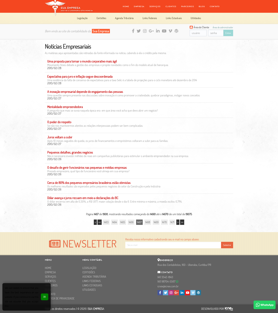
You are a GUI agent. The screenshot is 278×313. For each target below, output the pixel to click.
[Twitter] (165, 292)
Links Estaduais (92, 285)
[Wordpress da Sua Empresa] (198, 292)
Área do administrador (223, 27)
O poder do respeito (59, 122)
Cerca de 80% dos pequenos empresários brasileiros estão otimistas (89, 182)
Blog (202, 6)
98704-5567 (167, 281)
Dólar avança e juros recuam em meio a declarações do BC (82, 198)
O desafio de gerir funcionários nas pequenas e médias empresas (87, 167)
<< (99, 222)
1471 (172, 222)
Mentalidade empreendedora (65, 106)
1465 (122, 222)
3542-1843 (165, 277)
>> (182, 222)
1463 (106, 222)
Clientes (170, 6)
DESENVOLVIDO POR (212, 309)
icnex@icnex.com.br (168, 286)
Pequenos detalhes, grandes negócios (70, 152)
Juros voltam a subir (59, 137)
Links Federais (91, 281)
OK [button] (44, 296)
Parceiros (187, 6)
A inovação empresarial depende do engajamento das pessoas (85, 91)
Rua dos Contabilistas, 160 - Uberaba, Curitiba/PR (184, 265)
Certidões (88, 272)
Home (126, 6)
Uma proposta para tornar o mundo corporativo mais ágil (82, 61)
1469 (156, 222)
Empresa (139, 6)
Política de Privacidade (59, 298)
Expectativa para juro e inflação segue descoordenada (80, 76)
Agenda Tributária (94, 276)
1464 (114, 222)
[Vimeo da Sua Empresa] (192, 292)
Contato (215, 6)
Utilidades (89, 290)
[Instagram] (171, 292)
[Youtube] (187, 292)
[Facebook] (160, 292)
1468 (147, 222)
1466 (131, 222)
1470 (164, 222)
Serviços (155, 6)
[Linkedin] (182, 292)
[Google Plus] (176, 292)
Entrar (228, 33)
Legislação (89, 268)
